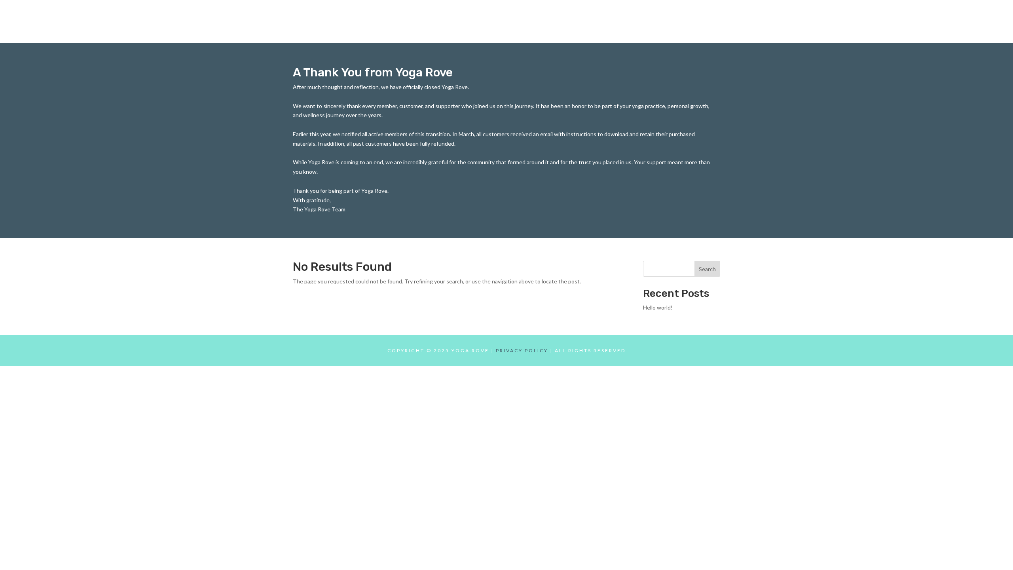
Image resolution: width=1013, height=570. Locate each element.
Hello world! (658, 307)
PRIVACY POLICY (522, 350)
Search (707, 269)
